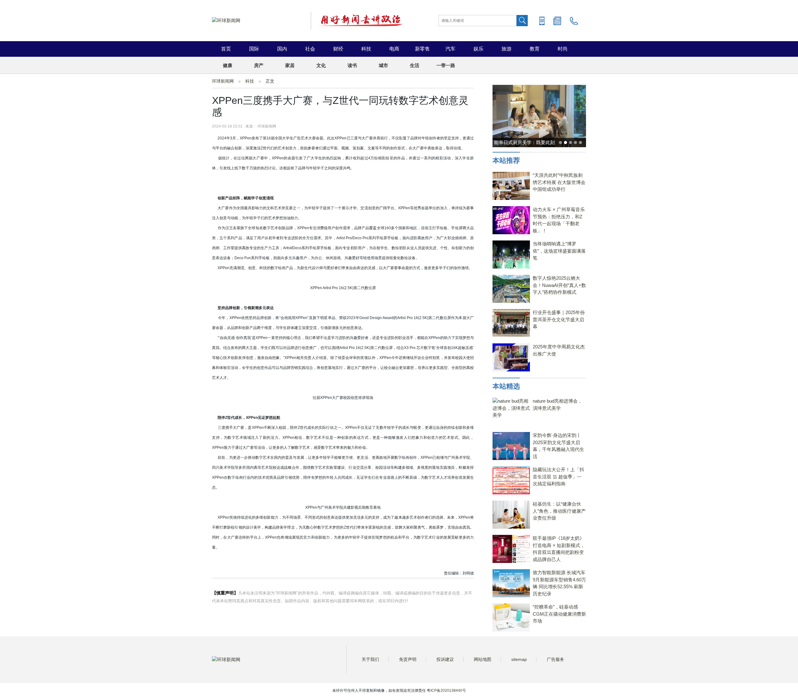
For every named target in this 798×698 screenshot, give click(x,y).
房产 (258, 65)
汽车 (450, 48)
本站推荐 (506, 160)
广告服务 (555, 659)
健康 (227, 65)
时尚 (563, 48)
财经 (338, 48)
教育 (535, 48)
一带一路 (445, 65)
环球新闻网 (223, 81)
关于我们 (370, 659)
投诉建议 (445, 659)
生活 (414, 65)
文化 (321, 65)
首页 (226, 48)
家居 (290, 65)
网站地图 (482, 659)
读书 (352, 65)
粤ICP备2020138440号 (446, 690)
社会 (310, 48)
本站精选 (506, 386)
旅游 (507, 48)
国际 (254, 48)
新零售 (422, 48)
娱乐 (478, 48)
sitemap (519, 659)
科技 (366, 48)
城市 (383, 65)
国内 (282, 48)
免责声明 (407, 659)
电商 (394, 48)
